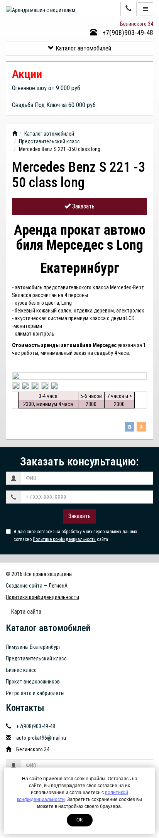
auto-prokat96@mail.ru (41, 738)
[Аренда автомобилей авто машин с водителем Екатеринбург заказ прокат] (14, 134)
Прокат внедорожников (33, 681)
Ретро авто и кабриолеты (35, 693)
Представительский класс (49, 141)
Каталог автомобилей (82, 48)
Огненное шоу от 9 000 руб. (46, 88)
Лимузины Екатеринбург (33, 647)
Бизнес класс (21, 670)
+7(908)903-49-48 (127, 33)
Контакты (25, 707)
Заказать (83, 206)
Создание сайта (24, 586)
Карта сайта (26, 611)
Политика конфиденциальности (42, 597)
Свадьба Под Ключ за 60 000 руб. (54, 105)
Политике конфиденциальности (64, 539)
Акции (27, 74)
